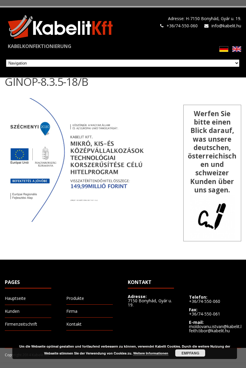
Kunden (12, 311)
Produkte (75, 298)
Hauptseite (15, 298)
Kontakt (74, 324)
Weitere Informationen (150, 353)
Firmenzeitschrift (21, 324)
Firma (71, 311)
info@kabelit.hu (226, 26)
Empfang (190, 353)
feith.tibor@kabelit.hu (209, 330)
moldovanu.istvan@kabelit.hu (217, 326)
